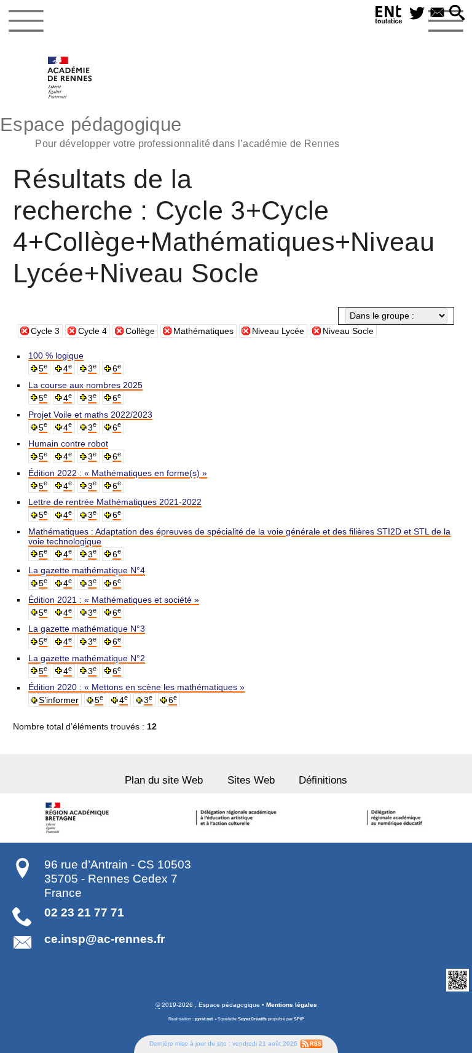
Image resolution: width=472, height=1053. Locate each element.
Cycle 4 (92, 331)
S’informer (59, 700)
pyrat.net (204, 1019)
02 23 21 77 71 (84, 912)
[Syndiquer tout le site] (311, 1043)
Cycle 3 (45, 331)
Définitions (323, 780)
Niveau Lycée (278, 331)
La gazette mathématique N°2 (86, 658)
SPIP (299, 1019)
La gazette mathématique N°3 (86, 629)
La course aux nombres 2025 (85, 385)
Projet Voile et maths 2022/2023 (90, 414)
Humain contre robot (68, 443)
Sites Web (251, 780)
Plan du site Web (164, 780)
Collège (140, 331)
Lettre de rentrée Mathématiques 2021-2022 (115, 502)
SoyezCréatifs (252, 1019)
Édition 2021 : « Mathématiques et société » (113, 600)
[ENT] (389, 16)
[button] (457, 13)
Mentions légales (291, 1004)
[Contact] (437, 13)
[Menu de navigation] (26, 21)
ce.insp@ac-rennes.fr (104, 938)
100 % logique (56, 355)
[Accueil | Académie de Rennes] (78, 818)
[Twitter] (417, 13)
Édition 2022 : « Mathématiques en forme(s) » (117, 473)
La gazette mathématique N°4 (86, 570)
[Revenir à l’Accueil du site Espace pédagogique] (70, 77)
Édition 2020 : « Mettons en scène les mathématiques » (136, 687)
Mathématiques (203, 331)
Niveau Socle (348, 331)
